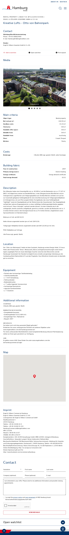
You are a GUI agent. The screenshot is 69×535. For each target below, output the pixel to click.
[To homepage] (14, 8)
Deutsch (63, 2)
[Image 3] (34, 108)
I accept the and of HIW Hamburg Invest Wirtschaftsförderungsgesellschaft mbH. (28, 498)
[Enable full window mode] (63, 104)
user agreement (30, 497)
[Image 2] (32, 108)
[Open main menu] (65, 8)
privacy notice (17, 497)
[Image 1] (29, 108)
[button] (34, 522)
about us (54, 2)
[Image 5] (40, 108)
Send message (34, 512)
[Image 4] (37, 108)
